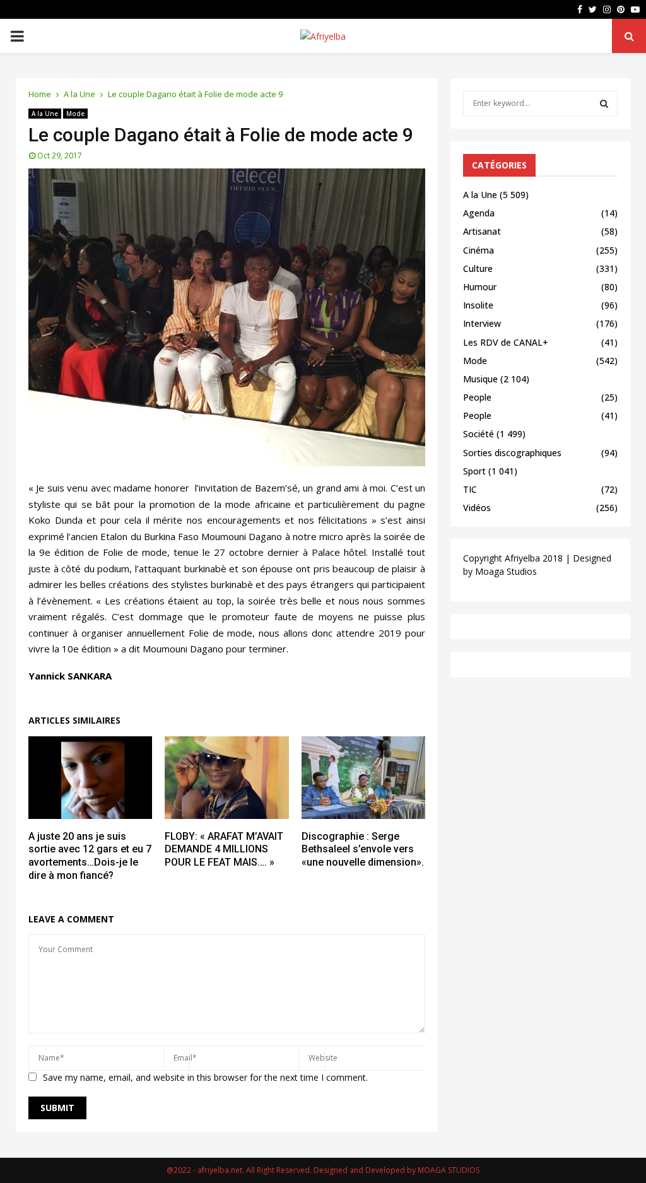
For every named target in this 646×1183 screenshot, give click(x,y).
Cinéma (478, 250)
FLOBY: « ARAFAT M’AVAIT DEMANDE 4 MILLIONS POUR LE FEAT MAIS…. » (224, 849)
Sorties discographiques (512, 453)
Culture (478, 268)
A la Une (45, 113)
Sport (474, 471)
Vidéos (477, 508)
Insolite (478, 305)
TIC (470, 489)
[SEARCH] (604, 103)
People (477, 397)
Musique (480, 379)
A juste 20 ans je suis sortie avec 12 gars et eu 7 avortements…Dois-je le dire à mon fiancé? (89, 855)
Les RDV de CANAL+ (505, 342)
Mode (75, 113)
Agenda (479, 213)
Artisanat (482, 231)
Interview (482, 323)
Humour (479, 287)
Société (478, 434)
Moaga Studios (506, 571)
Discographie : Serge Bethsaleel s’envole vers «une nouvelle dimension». (363, 849)
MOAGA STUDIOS (448, 1170)
